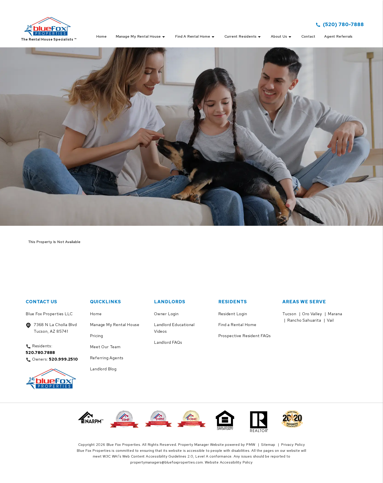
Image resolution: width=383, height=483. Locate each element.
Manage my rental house (138, 36)
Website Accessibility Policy (228, 462)
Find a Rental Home (192, 36)
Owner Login (166, 313)
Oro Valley (312, 313)
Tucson (289, 313)
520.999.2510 (63, 359)
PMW (250, 444)
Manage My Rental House (115, 324)
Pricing (96, 335)
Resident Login (232, 313)
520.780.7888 (40, 352)
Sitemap (268, 444)
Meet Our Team (105, 346)
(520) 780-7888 (343, 24)
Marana (335, 313)
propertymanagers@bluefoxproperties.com (166, 462)
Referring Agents (107, 357)
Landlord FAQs (168, 342)
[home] (49, 21)
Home (101, 36)
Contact (308, 36)
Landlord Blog (103, 368)
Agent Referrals (338, 36)
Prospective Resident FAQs (244, 335)
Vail (330, 320)
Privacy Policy (293, 444)
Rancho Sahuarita (304, 320)
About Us (279, 36)
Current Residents (241, 36)
